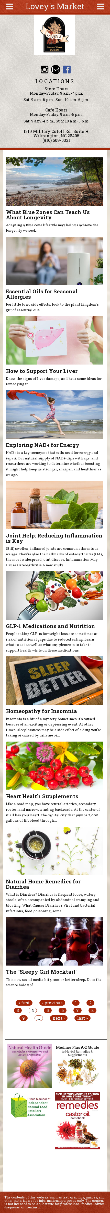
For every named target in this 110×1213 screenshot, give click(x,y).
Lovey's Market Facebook (66, 69)
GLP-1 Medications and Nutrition (50, 626)
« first (24, 1002)
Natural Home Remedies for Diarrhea (43, 884)
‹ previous (52, 1002)
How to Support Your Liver (42, 370)
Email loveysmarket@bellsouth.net (55, 69)
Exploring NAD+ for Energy (42, 444)
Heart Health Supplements (42, 796)
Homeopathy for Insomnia (41, 711)
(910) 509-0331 (56, 140)
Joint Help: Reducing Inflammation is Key (54, 538)
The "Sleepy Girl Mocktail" (42, 971)
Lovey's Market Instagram (44, 69)
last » (82, 1018)
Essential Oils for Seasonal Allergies (42, 294)
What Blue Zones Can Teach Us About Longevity (48, 214)
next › (59, 1018)
